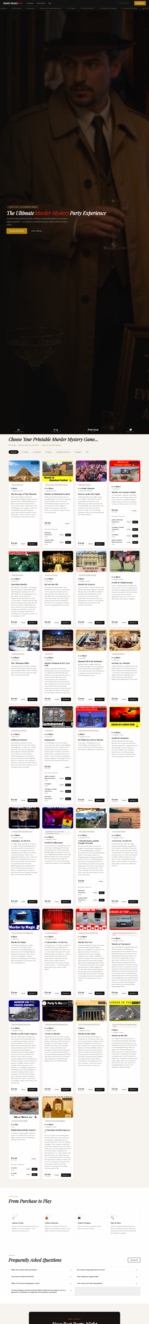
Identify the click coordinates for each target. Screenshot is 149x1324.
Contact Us (134, 1260)
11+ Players (48, 452)
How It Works (41, 3)
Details (23, 544)
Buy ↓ (68, 535)
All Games (30, 3)
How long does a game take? (107, 1277)
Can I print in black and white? (41, 1277)
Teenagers (78, 452)
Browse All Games (17, 231)
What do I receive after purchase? (41, 1270)
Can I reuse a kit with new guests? (107, 1283)
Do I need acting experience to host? (107, 1270)
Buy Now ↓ (32, 544)
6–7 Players (24, 452)
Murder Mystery (12, 3)
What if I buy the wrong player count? (41, 1283)
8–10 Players (37, 452)
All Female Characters (63, 452)
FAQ (49, 3)
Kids (87, 452)
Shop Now (140, 3)
